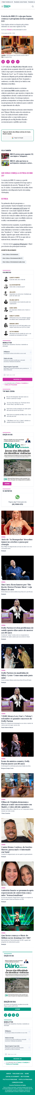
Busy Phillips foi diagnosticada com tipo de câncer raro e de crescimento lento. (16, 547)
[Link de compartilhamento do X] (13, 61)
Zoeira (3, 537)
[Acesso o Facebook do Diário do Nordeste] (9, 1015)
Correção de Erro (17, 1082)
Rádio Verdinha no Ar (7, 2)
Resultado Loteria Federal (20, 2)
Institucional (25, 1076)
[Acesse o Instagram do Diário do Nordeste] (5, 1015)
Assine (27, 1073)
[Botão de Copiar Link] (18, 62)
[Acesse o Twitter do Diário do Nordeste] (13, 1015)
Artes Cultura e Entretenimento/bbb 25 (12, 258)
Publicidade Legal (17, 1073)
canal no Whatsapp (20, 244)
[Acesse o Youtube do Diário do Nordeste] (17, 1015)
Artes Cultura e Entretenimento (10, 254)
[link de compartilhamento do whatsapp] (3, 61)
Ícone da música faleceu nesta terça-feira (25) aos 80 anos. (16, 680)
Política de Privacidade (11, 385)
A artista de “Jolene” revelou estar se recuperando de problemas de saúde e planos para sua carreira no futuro (15, 636)
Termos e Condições (21, 383)
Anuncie (8, 1073)
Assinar (7, 483)
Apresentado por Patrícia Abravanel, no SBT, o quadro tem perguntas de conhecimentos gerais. (16, 941)
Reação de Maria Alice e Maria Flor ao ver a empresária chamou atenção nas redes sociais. (17, 810)
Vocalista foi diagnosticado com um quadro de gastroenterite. (17, 854)
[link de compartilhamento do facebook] (8, 61)
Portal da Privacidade (25, 1079)
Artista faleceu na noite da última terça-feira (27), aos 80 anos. (17, 592)
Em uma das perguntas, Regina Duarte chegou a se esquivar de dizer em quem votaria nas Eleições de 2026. (17, 898)
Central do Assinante (12, 1076)
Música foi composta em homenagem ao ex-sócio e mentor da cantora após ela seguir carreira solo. (17, 724)
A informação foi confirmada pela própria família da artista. (16, 766)
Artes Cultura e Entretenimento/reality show (14, 262)
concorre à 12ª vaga (20, 208)
